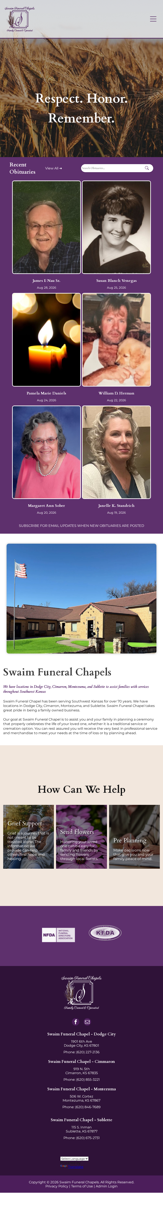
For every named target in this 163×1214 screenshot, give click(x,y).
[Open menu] (153, 19)
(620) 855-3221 (88, 1080)
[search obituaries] (148, 168)
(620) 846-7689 (88, 1107)
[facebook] (75, 1022)
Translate (75, 1167)
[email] (87, 1022)
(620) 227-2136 (88, 1052)
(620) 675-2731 (88, 1138)
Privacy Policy (56, 1186)
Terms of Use (82, 1186)
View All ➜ (53, 168)
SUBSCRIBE (29, 526)
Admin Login (107, 1186)
